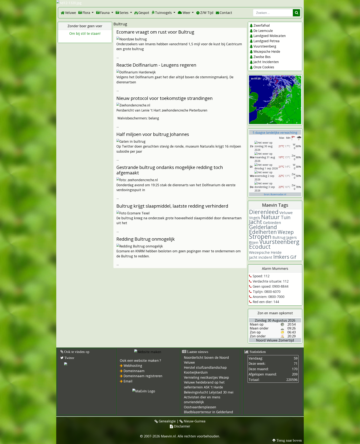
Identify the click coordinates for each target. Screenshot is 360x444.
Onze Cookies (264, 67)
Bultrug (278, 237)
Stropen (260, 236)
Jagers (291, 237)
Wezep (286, 231)
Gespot (143, 12)
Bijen (253, 242)
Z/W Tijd (206, 12)
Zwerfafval (262, 25)
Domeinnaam (134, 371)
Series (124, 12)
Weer (186, 12)
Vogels (254, 217)
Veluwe (70, 12)
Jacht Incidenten (266, 62)
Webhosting (133, 365)
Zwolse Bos (262, 56)
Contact (226, 12)
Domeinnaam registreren (143, 376)
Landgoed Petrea (266, 41)
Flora (86, 12)
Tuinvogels (163, 12)
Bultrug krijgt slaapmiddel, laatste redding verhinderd (172, 206)
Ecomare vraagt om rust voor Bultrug (155, 32)
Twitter (69, 358)
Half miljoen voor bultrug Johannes (152, 134)
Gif (293, 257)
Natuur (270, 217)
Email (128, 381)
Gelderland (263, 227)
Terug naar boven (289, 440)
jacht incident (260, 257)
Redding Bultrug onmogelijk (145, 239)
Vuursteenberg (265, 46)
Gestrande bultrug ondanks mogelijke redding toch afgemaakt (169, 170)
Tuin (285, 217)
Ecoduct (260, 246)
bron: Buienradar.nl (275, 194)
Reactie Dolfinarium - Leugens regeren (156, 65)
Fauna (105, 12)
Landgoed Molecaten (270, 35)
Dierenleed (263, 212)
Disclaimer (181, 426)
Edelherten (263, 231)
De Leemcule (263, 30)
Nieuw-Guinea (194, 421)
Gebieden (272, 222)
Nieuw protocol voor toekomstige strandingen (164, 98)
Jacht (255, 222)
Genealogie (167, 421)
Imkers (281, 256)
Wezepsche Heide (267, 51)
